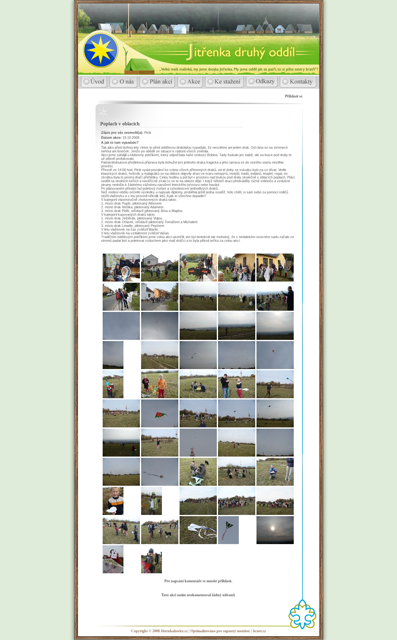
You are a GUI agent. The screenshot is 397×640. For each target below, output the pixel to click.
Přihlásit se (293, 96)
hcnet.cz (259, 631)
